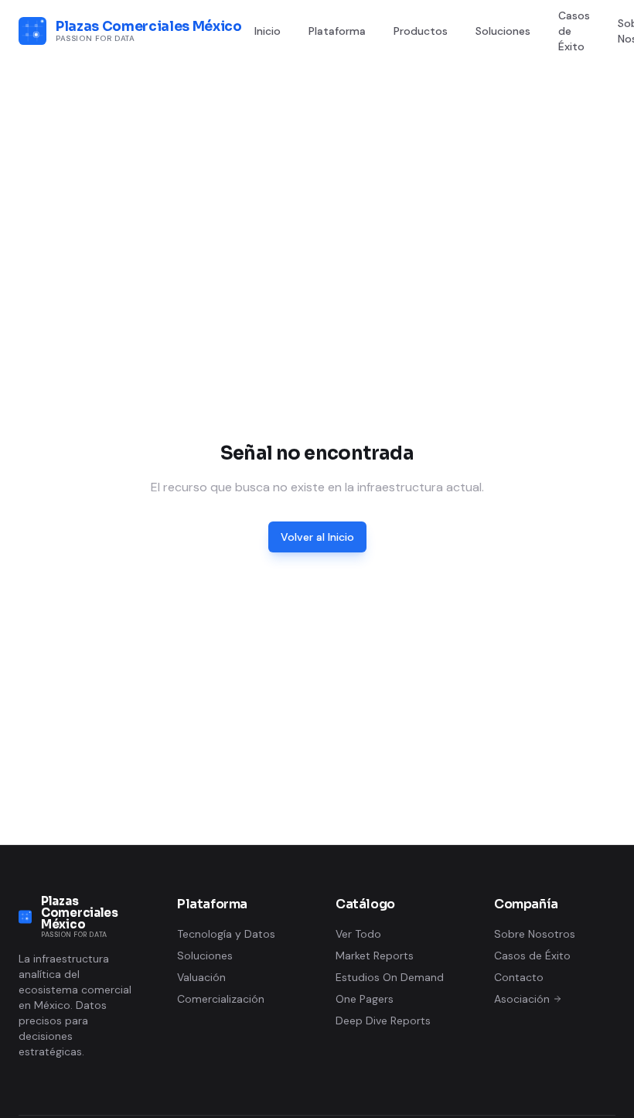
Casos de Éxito (574, 31)
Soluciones (503, 31)
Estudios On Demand (390, 977)
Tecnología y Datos (226, 934)
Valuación (201, 977)
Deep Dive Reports (383, 1020)
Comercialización (220, 999)
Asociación (522, 999)
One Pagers (365, 999)
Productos (421, 31)
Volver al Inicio (317, 537)
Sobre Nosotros (534, 934)
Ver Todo (358, 934)
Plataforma (337, 31)
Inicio (267, 31)
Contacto (519, 977)
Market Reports (375, 955)
